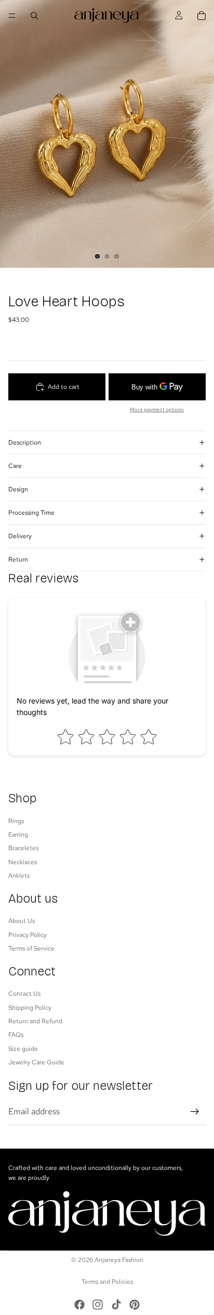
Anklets (19, 875)
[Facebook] (79, 1304)
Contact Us (24, 993)
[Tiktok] (116, 1304)
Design (18, 489)
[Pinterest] (134, 1304)
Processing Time (31, 513)
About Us (21, 921)
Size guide (23, 1048)
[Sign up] (195, 1111)
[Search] (34, 15)
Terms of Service (31, 948)
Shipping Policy (29, 1007)
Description (24, 442)
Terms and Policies (107, 1282)
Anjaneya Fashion (119, 1260)
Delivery (20, 536)
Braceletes (23, 848)
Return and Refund (35, 1021)
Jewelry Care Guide (36, 1062)
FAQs (15, 1035)
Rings (16, 820)
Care (15, 466)
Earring (18, 834)
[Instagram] (97, 1304)
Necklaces (22, 861)
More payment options (157, 409)
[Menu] (12, 16)
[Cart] (201, 15)
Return (18, 559)
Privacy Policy (27, 934)
